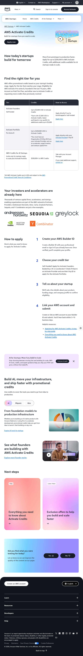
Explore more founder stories (15, 458)
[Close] (73, 361)
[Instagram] (66, 633)
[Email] (56, 638)
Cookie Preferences (47, 643)
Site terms (14, 643)
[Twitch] (70, 633)
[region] (41, 135)
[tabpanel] (41, 420)
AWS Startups (9, 26)
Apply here (59, 119)
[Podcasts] (77, 633)
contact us (59, 162)
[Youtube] (73, 633)
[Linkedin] (63, 633)
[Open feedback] (81, 328)
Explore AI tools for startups (13, 431)
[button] (70, 9)
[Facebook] (60, 633)
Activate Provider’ (61, 137)
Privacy (6, 643)
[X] (56, 633)
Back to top (40, 650)
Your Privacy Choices (27, 643)
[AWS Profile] (77, 2)
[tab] (8, 403)
